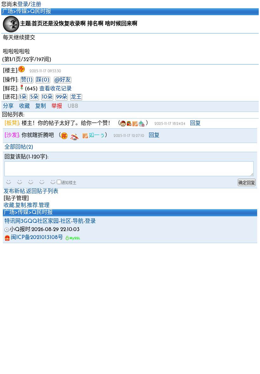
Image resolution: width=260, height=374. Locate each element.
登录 (22, 4)
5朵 (34, 97)
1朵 (23, 97)
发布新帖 (14, 191)
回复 (195, 123)
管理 (44, 205)
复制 (40, 106)
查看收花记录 (55, 89)
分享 (8, 106)
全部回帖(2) (18, 147)
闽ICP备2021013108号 (37, 237)
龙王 (76, 97)
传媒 (21, 11)
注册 (35, 4)
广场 (7, 11)
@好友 (63, 80)
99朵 (61, 97)
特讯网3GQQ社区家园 (31, 221)
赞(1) (27, 80)
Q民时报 (40, 11)
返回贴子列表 (42, 191)
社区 (65, 221)
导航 (78, 221)
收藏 (24, 106)
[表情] (9, 182)
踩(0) (42, 80)
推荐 (32, 205)
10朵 (47, 97)
